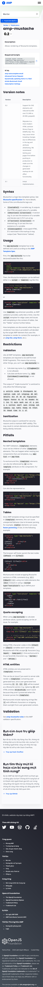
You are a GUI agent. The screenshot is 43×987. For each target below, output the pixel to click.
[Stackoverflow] (35, 827)
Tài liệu (5, 25)
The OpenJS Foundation (14, 897)
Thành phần (15, 25)
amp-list (9, 338)
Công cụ (8, 874)
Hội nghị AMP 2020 (12, 914)
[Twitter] (4, 827)
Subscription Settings (12, 84)
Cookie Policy (35, 950)
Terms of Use (6, 950)
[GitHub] (27, 827)
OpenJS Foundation (11, 955)
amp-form (17, 338)
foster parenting (10, 527)
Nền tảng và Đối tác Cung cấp (15, 883)
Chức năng (9, 851)
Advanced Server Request (14, 76)
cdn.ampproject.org (27, 984)
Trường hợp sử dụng (12, 846)
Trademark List (11, 905)
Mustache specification (12, 199)
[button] (39, 2)
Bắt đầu (8, 860)
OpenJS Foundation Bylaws (15, 900)
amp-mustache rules (15, 717)
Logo (7, 929)
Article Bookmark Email (13, 81)
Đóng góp (9, 886)
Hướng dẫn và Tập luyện (14, 863)
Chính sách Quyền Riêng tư (20, 950)
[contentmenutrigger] (20, 14)
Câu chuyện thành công (14, 849)
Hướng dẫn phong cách (13, 926)
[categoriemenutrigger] (9, 21)
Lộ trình (8, 888)
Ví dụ (7, 869)
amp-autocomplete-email (14, 73)
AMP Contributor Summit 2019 (16, 917)
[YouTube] (12, 827)
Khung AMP (10, 843)
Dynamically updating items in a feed (18, 79)
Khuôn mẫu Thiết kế (12, 871)
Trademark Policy (12, 903)
